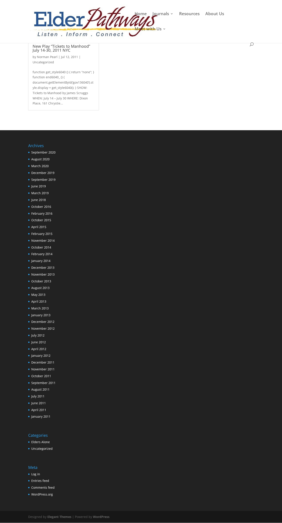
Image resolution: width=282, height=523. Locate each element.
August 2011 (40, 389)
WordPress (101, 517)
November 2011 (43, 369)
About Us (214, 14)
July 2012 (38, 335)
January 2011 (40, 416)
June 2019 (38, 186)
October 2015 (41, 220)
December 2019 (42, 173)
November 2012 (43, 328)
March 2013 (40, 308)
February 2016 (41, 213)
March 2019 (40, 193)
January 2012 (40, 355)
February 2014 (41, 254)
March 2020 (40, 166)
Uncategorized (43, 62)
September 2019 (43, 179)
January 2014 (40, 261)
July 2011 (38, 396)
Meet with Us (148, 29)
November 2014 (43, 240)
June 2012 (38, 342)
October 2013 (41, 281)
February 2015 (41, 234)
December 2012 (42, 322)
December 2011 (42, 362)
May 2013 (38, 295)
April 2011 (38, 410)
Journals (160, 14)
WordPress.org (42, 494)
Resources (189, 14)
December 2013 (42, 267)
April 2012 (38, 349)
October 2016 (41, 207)
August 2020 (40, 159)
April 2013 (38, 301)
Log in (35, 474)
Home (141, 14)
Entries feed (40, 481)
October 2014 (41, 247)
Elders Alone (40, 442)
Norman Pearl (47, 57)
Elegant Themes (59, 517)
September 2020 (43, 152)
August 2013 (40, 288)
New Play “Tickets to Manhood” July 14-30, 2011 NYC (61, 48)
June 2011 (38, 403)
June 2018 (38, 200)
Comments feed (43, 487)
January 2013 (40, 315)
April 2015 (38, 227)
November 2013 (43, 274)
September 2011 (43, 383)
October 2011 (41, 376)
